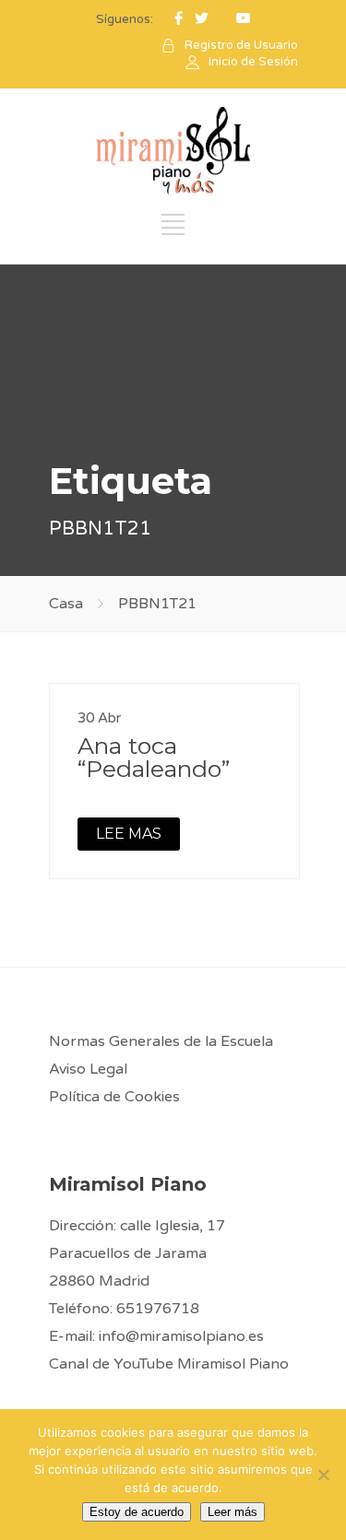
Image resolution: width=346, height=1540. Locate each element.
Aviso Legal (88, 1069)
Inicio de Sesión (253, 61)
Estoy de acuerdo (136, 1512)
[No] (323, 1474)
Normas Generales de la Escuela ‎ (163, 1041)
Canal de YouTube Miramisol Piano (169, 1364)
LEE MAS (128, 833)
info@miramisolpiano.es (181, 1336)
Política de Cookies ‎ (116, 1096)
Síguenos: (124, 19)
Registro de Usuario (241, 45)
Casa (66, 603)
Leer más (232, 1512)
